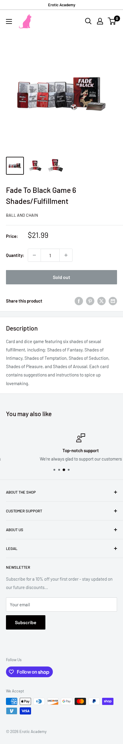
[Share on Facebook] (79, 300)
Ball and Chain (22, 215)
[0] (112, 21)
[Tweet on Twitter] (101, 300)
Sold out (61, 277)
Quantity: (15, 255)
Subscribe (25, 622)
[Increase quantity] (66, 255)
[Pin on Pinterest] (90, 300)
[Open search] (88, 21)
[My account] (100, 21)
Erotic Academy (61, 4)
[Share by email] (113, 300)
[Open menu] (9, 21)
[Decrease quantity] (34, 255)
